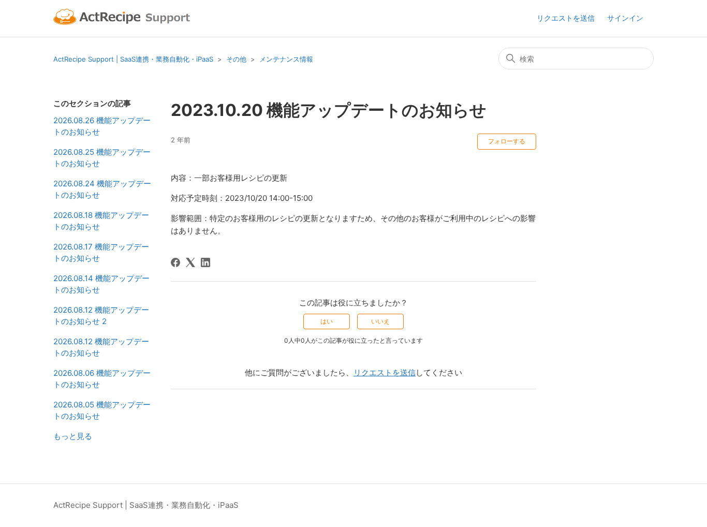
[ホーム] (123, 18)
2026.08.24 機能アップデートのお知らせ (102, 189)
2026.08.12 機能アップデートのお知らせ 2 (101, 316)
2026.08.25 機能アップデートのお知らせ (102, 158)
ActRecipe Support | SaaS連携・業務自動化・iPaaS (133, 59)
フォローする (506, 141)
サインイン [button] (625, 17)
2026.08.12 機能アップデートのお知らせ (101, 347)
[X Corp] (190, 262)
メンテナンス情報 (286, 59)
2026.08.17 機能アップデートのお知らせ (101, 253)
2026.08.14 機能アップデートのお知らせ (101, 284)
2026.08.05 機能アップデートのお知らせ (102, 410)
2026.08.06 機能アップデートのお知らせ (102, 379)
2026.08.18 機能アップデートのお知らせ (101, 221)
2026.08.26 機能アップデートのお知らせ (102, 126)
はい (326, 321)
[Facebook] (175, 262)
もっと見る (72, 436)
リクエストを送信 (566, 17)
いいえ (380, 321)
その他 (236, 59)
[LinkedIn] (205, 262)
